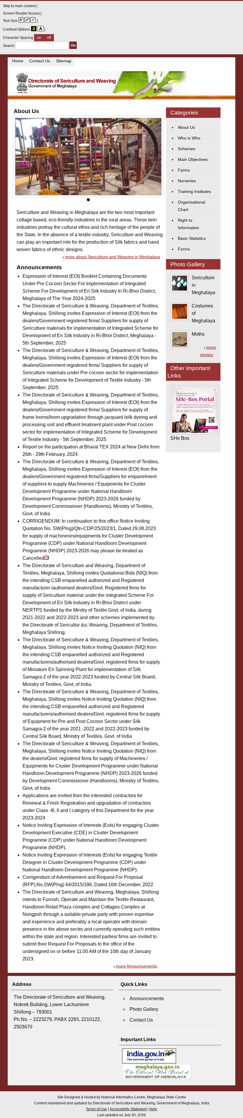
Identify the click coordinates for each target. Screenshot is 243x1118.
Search (9, 46)
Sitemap (63, 61)
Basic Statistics (192, 238)
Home (17, 61)
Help (153, 1109)
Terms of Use (96, 1109)
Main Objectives (193, 159)
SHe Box (179, 438)
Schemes (186, 149)
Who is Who (189, 138)
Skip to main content (19, 6)
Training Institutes (194, 191)
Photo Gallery (144, 1009)
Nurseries (187, 181)
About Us (186, 127)
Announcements (147, 998)
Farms (184, 170)
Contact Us (39, 61)
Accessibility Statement (128, 1109)
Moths (198, 334)
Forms (184, 249)
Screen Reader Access (22, 13)
